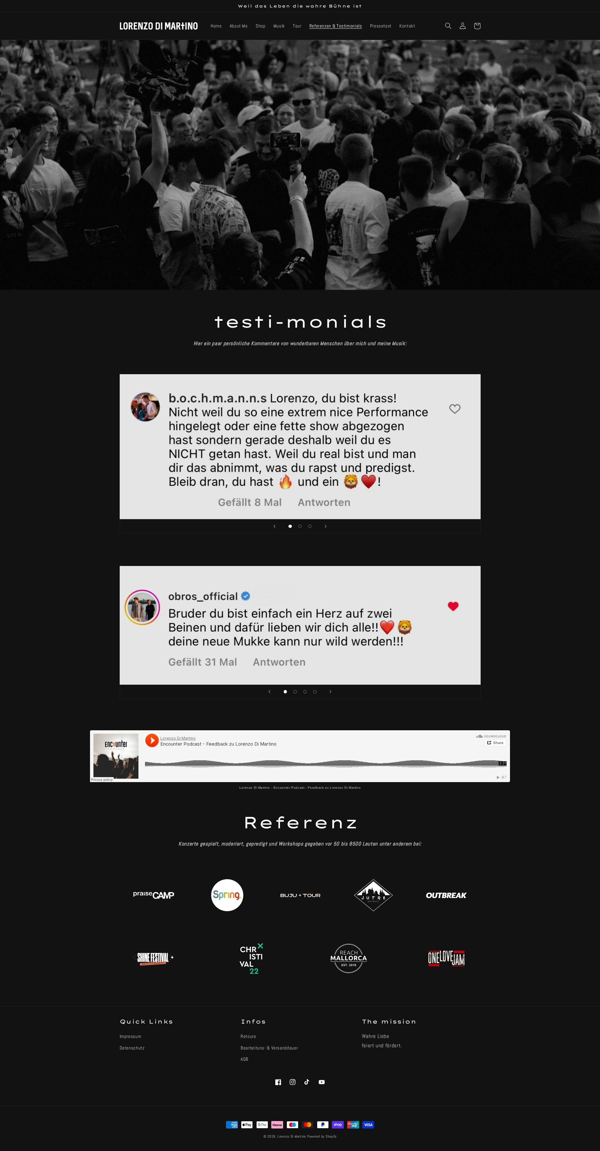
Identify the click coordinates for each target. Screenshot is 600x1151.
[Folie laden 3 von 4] (305, 692)
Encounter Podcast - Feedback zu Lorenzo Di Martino (317, 787)
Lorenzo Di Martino (254, 787)
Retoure (248, 1036)
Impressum (131, 1036)
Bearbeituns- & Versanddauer (269, 1048)
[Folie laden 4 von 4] (315, 692)
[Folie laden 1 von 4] (285, 692)
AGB (244, 1059)
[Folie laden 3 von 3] (310, 526)
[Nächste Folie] (325, 526)
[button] (448, 26)
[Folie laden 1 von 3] (290, 526)
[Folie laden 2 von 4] (295, 692)
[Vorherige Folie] (274, 526)
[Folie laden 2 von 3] (300, 526)
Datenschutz (132, 1048)
